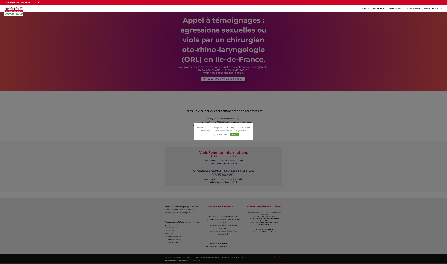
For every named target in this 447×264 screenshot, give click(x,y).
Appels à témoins (414, 9)
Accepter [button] (234, 134)
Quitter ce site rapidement (18, 2)
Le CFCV (364, 9)
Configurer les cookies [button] (218, 134)
